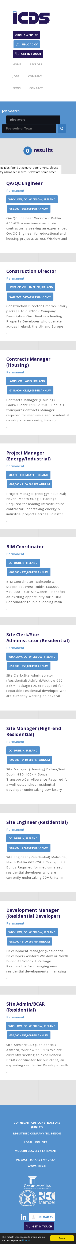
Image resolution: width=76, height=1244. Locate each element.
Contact (36, 88)
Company (35, 76)
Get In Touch (31, 54)
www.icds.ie (37, 1166)
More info (26, 1240)
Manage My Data (42, 1159)
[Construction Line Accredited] (37, 1182)
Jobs (16, 76)
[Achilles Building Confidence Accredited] (27, 1198)
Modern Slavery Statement (36, 1151)
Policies (41, 1142)
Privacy (21, 1159)
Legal (28, 1142)
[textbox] (33, 119)
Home (17, 64)
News (17, 88)
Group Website (26, 35)
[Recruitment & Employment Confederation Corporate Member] (47, 1198)
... (37, 213)
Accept (62, 1238)
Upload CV (30, 44)
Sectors (36, 64)
